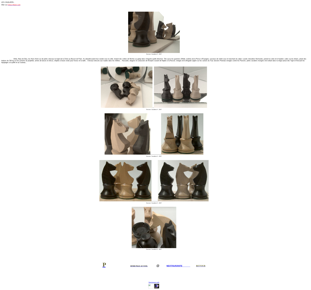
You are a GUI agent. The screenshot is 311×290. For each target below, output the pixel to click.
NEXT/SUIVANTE (178, 266)
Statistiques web (154, 282)
